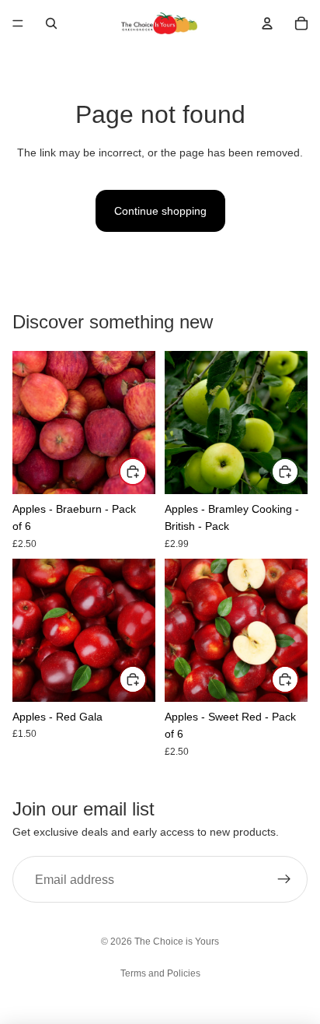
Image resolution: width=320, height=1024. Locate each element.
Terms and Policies (160, 973)
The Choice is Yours (176, 941)
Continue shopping (160, 211)
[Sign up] (284, 879)
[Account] (267, 23)
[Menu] (18, 23)
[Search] (51, 23)
